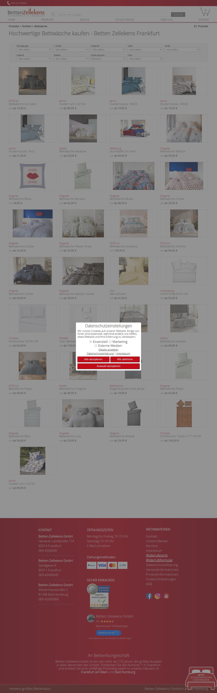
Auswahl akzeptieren (108, 366)
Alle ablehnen (125, 359)
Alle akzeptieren (93, 359)
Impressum (123, 353)
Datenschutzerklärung (100, 353)
